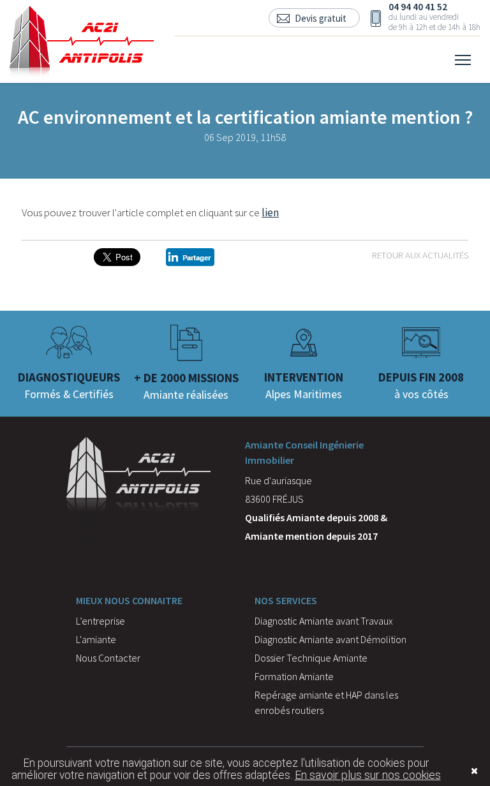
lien (270, 212)
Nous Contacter (108, 657)
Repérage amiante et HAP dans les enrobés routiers (326, 702)
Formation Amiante (294, 676)
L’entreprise (100, 620)
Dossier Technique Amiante (311, 657)
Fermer (455, 771)
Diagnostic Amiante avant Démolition (330, 639)
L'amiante (96, 639)
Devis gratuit (320, 18)
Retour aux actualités (420, 255)
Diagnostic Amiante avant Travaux (324, 620)
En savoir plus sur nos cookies (368, 775)
